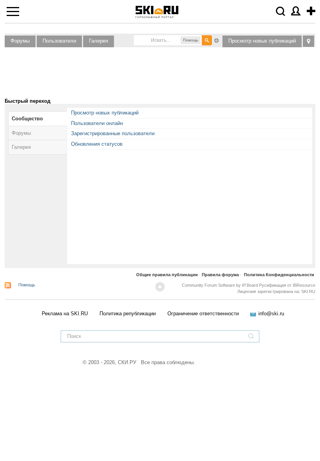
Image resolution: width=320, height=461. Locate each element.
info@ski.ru (271, 313)
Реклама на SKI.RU (65, 313)
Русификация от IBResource (286, 285)
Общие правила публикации (167, 274)
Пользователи (59, 41)
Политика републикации (128, 313)
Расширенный (216, 40)
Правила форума (220, 274)
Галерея (98, 41)
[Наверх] (160, 286)
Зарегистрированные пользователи (113, 133)
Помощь (26, 284)
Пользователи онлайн (97, 123)
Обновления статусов (97, 144)
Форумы (20, 41)
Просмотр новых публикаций (262, 41)
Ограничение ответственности (203, 313)
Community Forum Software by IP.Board (220, 285)
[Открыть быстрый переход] (308, 41)
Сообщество (27, 119)
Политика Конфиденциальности (279, 274)
